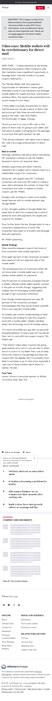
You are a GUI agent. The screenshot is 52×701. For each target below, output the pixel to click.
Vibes (23, 118)
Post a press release (19, 581)
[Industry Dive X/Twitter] (13, 605)
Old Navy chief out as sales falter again (26, 473)
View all (6, 581)
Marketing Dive (27, 646)
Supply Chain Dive (29, 649)
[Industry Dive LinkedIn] (3, 605)
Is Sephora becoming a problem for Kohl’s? (28, 483)
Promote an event (29, 627)
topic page (17, 34)
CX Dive (24, 638)
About (4, 619)
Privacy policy (7, 689)
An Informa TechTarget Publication (26, 2)
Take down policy (34, 689)
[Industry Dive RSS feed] (19, 605)
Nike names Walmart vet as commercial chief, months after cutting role (26, 494)
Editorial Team (8, 623)
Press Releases (8, 642)
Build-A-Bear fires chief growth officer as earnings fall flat (25, 506)
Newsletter (6, 631)
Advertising (25, 619)
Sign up (40, 8)
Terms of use (20, 689)
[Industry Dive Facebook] (8, 605)
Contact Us (6, 627)
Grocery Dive (27, 642)
